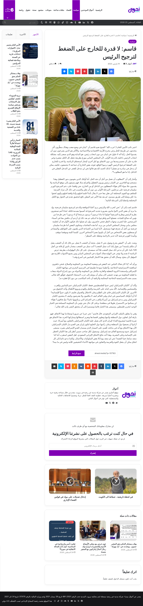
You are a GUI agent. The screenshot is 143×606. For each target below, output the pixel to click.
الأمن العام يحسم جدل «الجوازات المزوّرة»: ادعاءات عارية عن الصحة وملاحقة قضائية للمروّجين (13, 53)
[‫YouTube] (106, 403)
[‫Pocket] (78, 71)
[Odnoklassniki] (74, 366)
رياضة (21, 9)
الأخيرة (23, 34)
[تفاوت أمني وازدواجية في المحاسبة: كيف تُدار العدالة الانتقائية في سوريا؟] (62, 531)
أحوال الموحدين (87, 9)
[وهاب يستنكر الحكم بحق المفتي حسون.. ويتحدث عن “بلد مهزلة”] (123, 531)
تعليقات (9, 34)
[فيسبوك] (111, 71)
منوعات (48, 9)
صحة (34, 9)
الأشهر (36, 34)
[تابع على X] (126, 64)
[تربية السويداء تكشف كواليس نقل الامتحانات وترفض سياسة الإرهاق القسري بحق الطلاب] (30, 101)
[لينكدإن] (98, 71)
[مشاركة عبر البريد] (54, 366)
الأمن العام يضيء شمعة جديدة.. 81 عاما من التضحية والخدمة (13, 125)
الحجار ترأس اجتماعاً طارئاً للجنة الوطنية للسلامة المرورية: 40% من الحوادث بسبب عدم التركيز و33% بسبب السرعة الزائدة (14, 153)
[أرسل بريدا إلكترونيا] (124, 64)
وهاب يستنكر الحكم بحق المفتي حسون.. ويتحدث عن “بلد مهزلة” (124, 545)
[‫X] (104, 71)
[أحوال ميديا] (134, 10)
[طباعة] (93, 372)
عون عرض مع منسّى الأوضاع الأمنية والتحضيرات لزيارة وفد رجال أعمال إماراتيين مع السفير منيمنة (93, 547)
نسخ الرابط (76, 353)
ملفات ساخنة (58, 9)
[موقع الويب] (116, 403)
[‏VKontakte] (81, 366)
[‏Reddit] (88, 366)
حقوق (28, 9)
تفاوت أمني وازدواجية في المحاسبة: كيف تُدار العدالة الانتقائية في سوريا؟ (64, 546)
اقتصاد (68, 9)
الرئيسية (99, 9)
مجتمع (40, 9)
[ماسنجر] (64, 71)
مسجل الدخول (119, 579)
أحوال (130, 64)
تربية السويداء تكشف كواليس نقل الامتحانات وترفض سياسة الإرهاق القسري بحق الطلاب (14, 103)
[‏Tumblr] (91, 71)
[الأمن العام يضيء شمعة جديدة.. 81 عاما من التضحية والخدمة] (30, 127)
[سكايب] (71, 71)
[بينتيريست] (84, 71)
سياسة (76, 9)
